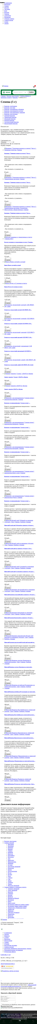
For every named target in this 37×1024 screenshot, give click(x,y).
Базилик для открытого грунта (13, 111)
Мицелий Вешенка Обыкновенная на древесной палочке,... (19, 761)
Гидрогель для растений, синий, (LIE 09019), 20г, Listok (18, 364)
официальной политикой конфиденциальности (18, 985)
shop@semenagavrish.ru (8, 963)
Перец (10, 869)
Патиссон (11, 868)
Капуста (10, 854)
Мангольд (11, 860)
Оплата (6, 7)
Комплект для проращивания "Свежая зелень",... (17, 403)
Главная (3, 96)
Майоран (10, 911)
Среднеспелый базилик (11, 122)
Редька (10, 874)
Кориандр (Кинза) (13, 898)
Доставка (7, 9)
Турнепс (10, 882)
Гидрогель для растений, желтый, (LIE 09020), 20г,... (18, 309)
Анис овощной (12, 890)
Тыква (10, 884)
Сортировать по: (6, 140)
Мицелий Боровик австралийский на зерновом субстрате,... (19, 594)
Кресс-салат (11, 903)
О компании (8, 3)
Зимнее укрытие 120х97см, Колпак (13, 389)
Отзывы (6, 944)
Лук (9, 858)
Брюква (10, 849)
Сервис (6, 6)
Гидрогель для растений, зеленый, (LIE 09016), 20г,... (18, 323)
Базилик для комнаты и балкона (14, 109)
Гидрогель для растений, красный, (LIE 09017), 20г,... (18, 337)
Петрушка (11, 917)
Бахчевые (11, 846)
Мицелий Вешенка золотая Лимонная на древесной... (18, 667)
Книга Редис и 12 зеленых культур (13, 286)
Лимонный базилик (10, 117)
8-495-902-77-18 (5, 954)
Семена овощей (9, 843)
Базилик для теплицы (11, 114)
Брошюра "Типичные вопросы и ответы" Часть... (17, 153)
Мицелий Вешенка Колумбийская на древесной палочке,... (19, 714)
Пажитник (11, 914)
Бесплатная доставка (10, 945)
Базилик (15, 97)
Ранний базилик (9, 120)
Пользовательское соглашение (13, 950)
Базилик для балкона (10, 106)
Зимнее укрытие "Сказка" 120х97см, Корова (16, 377)
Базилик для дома (9, 107)
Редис (9, 873)
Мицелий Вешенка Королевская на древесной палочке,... (19, 738)
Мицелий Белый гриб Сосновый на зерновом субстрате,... (19, 571)
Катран (10, 895)
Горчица (10, 893)
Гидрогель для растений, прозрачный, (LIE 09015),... (18, 351)
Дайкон (10, 850)
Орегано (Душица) (13, 912)
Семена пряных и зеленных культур (15, 887)
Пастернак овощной (14, 866)
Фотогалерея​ (8, 940)
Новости (7, 936)
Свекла (10, 877)
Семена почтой (9, 947)
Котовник (11, 900)
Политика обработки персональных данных (17, 948)
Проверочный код (6, 1006)
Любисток (11, 909)
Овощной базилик (10, 119)
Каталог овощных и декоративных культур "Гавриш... (18, 242)
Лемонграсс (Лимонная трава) (17, 907)
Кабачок (10, 852)
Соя (9, 879)
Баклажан (11, 844)
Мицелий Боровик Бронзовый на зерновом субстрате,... (18, 617)
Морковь (10, 863)
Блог (5, 11)
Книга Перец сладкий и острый (12, 265)
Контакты (7, 4)
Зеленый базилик (9, 115)
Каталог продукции (13, 96)
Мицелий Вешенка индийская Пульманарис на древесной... (19, 691)
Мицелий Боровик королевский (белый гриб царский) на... (19, 642)
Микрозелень (12, 862)
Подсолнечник (12, 871)
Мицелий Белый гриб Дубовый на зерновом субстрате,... (19, 525)
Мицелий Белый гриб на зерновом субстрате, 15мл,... (18, 548)
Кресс (9, 901)
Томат (10, 881)
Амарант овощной (13, 888)
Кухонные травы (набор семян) (17, 906)
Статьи (6, 937)
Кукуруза (11, 857)
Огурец (10, 865)
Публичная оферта (10, 951)
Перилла (10, 915)
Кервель (10, 896)
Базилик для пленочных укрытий (14, 112)
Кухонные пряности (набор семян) (18, 904)
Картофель (11, 855)
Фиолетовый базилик (11, 123)
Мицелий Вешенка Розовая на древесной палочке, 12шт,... (19, 784)
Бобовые (10, 847)
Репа (9, 876)
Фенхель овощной (13, 885)
